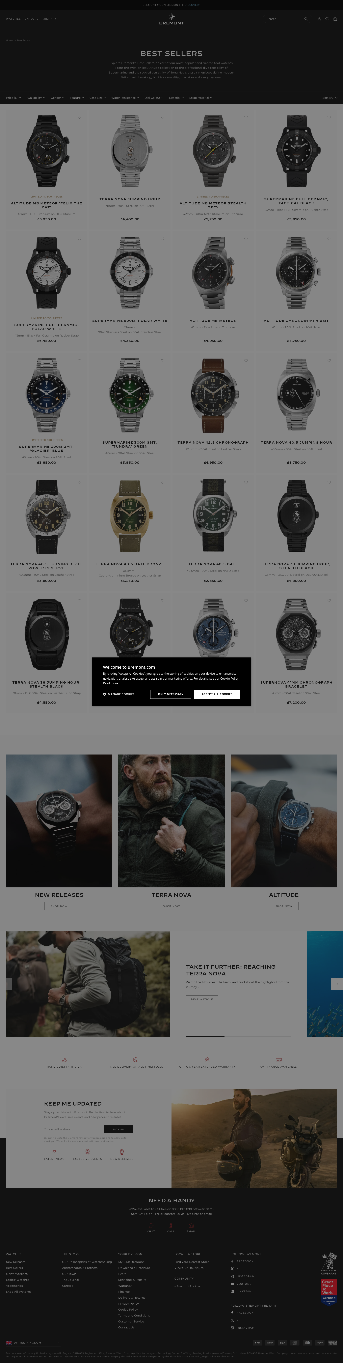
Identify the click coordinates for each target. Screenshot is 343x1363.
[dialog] (171, 681)
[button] (118, 694)
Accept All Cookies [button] (217, 694)
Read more (110, 683)
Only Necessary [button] (171, 694)
